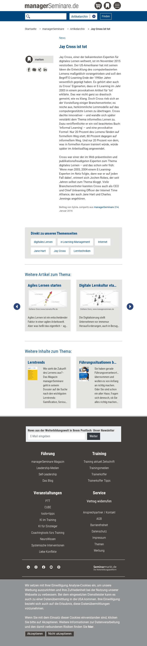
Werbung (99, 550)
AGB (99, 519)
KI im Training (48, 520)
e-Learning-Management (75, 241)
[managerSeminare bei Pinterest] (58, 567)
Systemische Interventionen (47, 545)
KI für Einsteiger (47, 526)
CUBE (47, 507)
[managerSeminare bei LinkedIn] (28, 567)
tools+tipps (48, 513)
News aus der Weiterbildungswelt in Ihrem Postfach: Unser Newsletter (71, 430)
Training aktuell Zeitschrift (99, 461)
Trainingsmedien (99, 468)
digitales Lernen (43, 241)
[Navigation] (118, 6)
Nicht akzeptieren (60, 633)
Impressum (99, 538)
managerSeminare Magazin (47, 461)
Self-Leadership (48, 474)
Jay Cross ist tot (100, 28)
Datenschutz (99, 531)
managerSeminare (53, 28)
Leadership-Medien (48, 468)
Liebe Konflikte (47, 551)
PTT (47, 501)
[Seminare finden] (105, 568)
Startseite (30, 28)
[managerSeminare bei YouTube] (51, 567)
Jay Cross (60, 250)
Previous (17, 306)
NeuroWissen (48, 539)
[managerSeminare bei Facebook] (43, 567)
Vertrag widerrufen (99, 501)
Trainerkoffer (99, 474)
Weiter (94, 436)
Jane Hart (40, 250)
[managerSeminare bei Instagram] (36, 567)
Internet (102, 241)
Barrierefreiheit (99, 525)
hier (90, 627)
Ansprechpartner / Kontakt (99, 512)
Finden (106, 16)
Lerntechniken (82, 250)
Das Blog (47, 480)
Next (130, 306)
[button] (39, 60)
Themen (99, 544)
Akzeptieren (35, 633)
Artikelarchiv (77, 28)
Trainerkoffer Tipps (99, 480)
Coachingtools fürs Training (47, 533)
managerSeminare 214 (106, 207)
